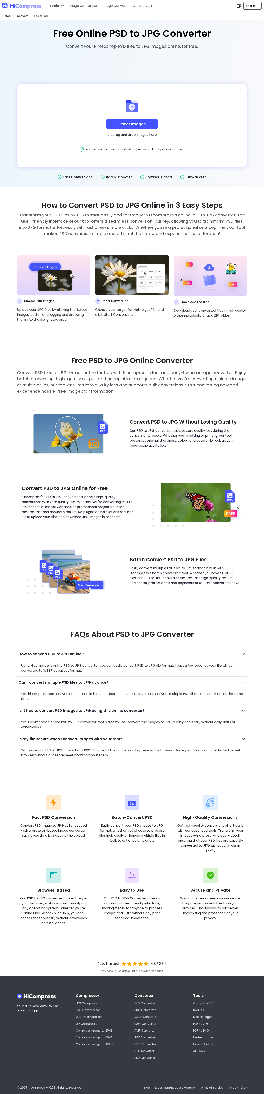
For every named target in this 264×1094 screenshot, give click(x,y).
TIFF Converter (144, 1037)
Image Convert (115, 5)
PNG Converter (145, 1010)
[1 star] (124, 963)
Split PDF (199, 1010)
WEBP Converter (146, 1017)
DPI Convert (142, 5)
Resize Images (203, 1037)
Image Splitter (203, 1044)
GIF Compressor (87, 1024)
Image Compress (83, 5)
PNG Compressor (88, 1010)
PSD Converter (144, 1058)
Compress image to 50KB (94, 1037)
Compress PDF (203, 1003)
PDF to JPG (201, 1024)
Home (6, 16)
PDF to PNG (201, 1030)
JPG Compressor (88, 1003)
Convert (22, 16)
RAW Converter (145, 1024)
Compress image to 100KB (94, 1044)
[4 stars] (140, 963)
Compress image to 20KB (94, 1030)
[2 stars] (129, 963)
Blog (147, 1088)
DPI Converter (144, 1051)
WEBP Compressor (89, 1017)
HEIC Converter (145, 1044)
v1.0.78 (50, 1088)
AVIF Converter (145, 1030)
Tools (54, 5)
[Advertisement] (132, 65)
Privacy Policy (237, 1088)
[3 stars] (135, 963)
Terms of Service (211, 1088)
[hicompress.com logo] (22, 5)
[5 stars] (146, 963)
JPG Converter (144, 1003)
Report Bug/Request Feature (174, 1088)
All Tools (199, 1051)
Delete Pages (202, 1017)
